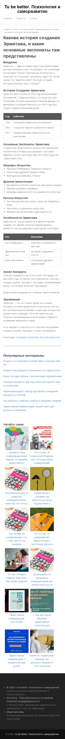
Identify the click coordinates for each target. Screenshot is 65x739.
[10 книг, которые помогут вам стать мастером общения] (17, 570)
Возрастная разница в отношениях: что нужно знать (31, 370)
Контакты (12, 697)
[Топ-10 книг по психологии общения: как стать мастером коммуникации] (42, 448)
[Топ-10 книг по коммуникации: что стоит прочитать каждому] (17, 530)
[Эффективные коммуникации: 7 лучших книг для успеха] (17, 652)
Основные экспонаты (27, 337)
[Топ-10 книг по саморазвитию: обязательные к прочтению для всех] (42, 530)
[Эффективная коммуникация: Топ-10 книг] (17, 611)
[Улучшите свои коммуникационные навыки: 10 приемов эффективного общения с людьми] (17, 448)
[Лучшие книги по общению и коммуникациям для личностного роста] (42, 570)
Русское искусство (50, 337)
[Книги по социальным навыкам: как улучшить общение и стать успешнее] (42, 652)
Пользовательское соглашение (36, 697)
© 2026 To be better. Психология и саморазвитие (33, 687)
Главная (7, 18)
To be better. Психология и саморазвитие (32, 9)
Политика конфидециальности (23, 701)
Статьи (33, 18)
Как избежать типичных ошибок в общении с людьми (32, 400)
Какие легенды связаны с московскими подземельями (32, 376)
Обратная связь (15, 711)
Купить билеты (51, 292)
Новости (20, 18)
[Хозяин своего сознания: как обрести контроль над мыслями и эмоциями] (42, 489)
